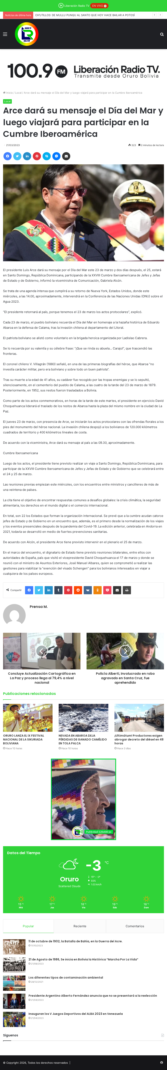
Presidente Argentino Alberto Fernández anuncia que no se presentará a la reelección (93, 996)
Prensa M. (39, 606)
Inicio (9, 92)
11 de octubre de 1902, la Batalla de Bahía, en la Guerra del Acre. (76, 941)
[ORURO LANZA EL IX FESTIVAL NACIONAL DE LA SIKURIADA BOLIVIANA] (28, 718)
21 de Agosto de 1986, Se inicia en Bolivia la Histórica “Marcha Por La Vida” (83, 959)
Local (18, 92)
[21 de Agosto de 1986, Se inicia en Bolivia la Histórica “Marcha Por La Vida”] (14, 965)
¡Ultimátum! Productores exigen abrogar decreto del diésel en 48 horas (139, 739)
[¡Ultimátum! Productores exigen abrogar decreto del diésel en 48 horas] (139, 718)
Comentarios (135, 926)
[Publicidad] (83, 69)
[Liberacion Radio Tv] (26, 34)
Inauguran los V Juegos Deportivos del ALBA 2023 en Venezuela (76, 1014)
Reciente (80, 926)
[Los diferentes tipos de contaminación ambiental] (14, 983)
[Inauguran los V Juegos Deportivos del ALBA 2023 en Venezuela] (14, 1019)
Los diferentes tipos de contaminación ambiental (66, 978)
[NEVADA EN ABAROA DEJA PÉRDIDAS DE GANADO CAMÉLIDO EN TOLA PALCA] (83, 718)
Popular (28, 926)
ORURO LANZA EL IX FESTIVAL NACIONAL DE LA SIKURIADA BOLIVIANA (23, 739)
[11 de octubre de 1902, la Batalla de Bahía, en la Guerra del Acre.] (14, 947)
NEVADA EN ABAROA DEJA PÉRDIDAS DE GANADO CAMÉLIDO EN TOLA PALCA (85, 15)
